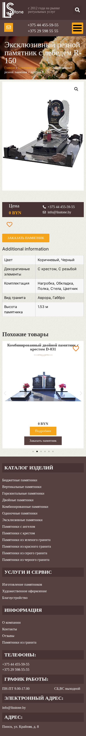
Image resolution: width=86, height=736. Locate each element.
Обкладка (64, 283)
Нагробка (46, 283)
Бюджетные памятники (19, 480)
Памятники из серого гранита (24, 553)
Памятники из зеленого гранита (26, 540)
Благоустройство (15, 598)
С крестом (47, 269)
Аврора (44, 297)
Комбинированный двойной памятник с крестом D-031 (43, 347)
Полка (43, 288)
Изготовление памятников (22, 584)
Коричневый (48, 260)
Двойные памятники (18, 500)
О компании (11, 622)
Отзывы (8, 636)
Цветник (70, 288)
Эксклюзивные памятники (22, 520)
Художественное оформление (24, 591)
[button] (77, 10)
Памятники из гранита (33, 67)
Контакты (9, 629)
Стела (55, 288)
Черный (68, 260)
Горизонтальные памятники (23, 493)
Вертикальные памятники (21, 487)
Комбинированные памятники (25, 507)
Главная (9, 67)
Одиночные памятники (19, 513)
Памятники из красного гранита (26, 546)
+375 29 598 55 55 (43, 31)
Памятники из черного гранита (25, 560)
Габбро (59, 297)
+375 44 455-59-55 (43, 25)
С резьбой (67, 269)
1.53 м (43, 306)
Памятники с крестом (18, 533)
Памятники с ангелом (18, 526)
